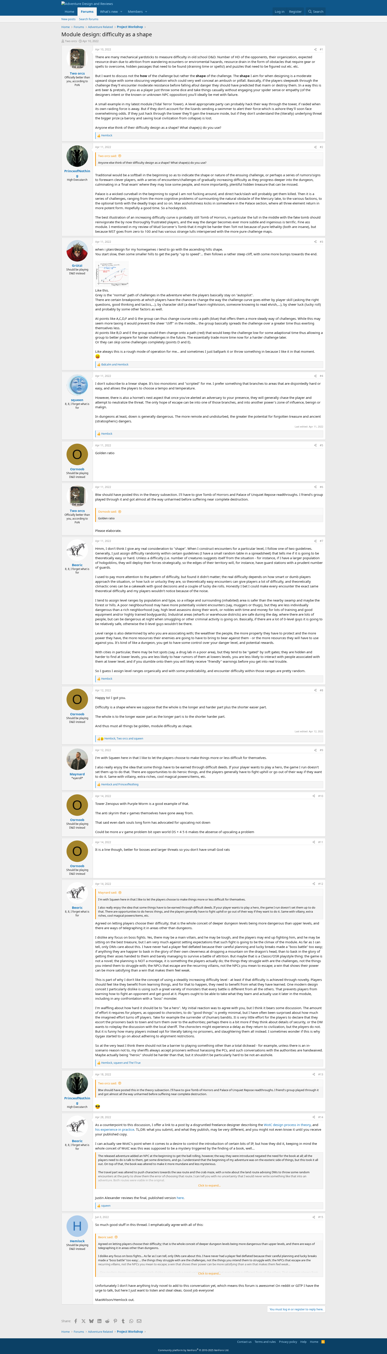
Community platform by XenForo (193, 1350)
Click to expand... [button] (209, 1185)
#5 (321, 445)
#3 (321, 242)
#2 (321, 147)
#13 (320, 1074)
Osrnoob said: (107, 511)
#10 (320, 796)
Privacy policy (288, 1342)
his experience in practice (114, 1129)
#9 (321, 750)
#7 (321, 541)
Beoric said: (105, 1237)
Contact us (244, 1342)
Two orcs (71, 41)
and (114, 364)
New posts (68, 19)
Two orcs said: (107, 156)
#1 (321, 49)
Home (69, 11)
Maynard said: (107, 892)
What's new (109, 11)
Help (303, 1342)
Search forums (88, 19)
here (180, 1197)
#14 (320, 1117)
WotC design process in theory (287, 1124)
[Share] (315, 49)
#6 (321, 487)
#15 (320, 1217)
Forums (87, 11)
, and (123, 738)
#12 (320, 884)
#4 (321, 376)
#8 (321, 690)
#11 (320, 842)
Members (135, 11)
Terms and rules (265, 1342)
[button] (121, 11)
